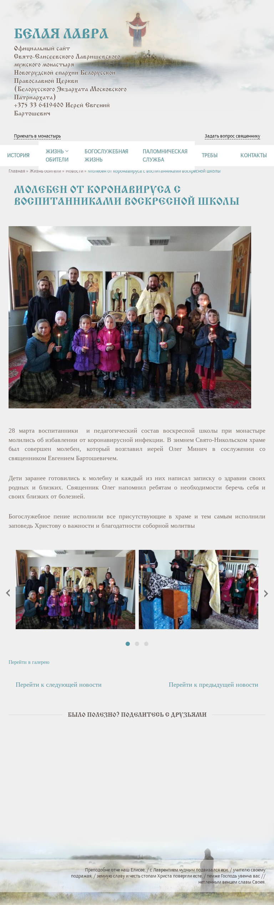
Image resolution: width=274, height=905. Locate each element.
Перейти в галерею (29, 662)
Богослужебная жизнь (106, 155)
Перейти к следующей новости (59, 684)
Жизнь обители (45, 171)
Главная (17, 171)
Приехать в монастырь (37, 136)
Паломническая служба (165, 155)
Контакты (253, 155)
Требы (210, 155)
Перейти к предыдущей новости (213, 684)
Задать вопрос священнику (232, 136)
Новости (74, 171)
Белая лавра (61, 34)
